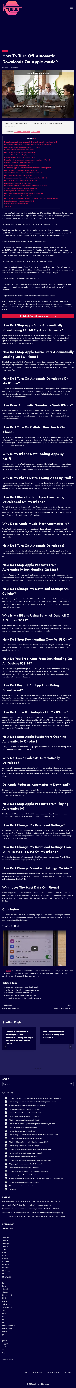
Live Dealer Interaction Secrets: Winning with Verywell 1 (53, 1034)
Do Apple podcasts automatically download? (18, 191)
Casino (5, 1256)
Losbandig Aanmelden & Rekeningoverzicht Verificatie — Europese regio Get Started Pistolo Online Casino (19, 1037)
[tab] (34, 1068)
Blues (4, 1253)
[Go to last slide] (5, 1046)
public (4, 1341)
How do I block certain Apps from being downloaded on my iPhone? (26, 160)
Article (4, 1250)
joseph (6, 67)
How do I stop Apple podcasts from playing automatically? (23, 193)
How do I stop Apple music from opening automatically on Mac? (25, 185)
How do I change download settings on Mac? (18, 201)
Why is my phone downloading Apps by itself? (19, 157)
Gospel (5, 1289)
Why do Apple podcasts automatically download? (20, 188)
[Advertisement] (38, 30)
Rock (4, 1347)
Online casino (7, 1328)
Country (5, 1262)
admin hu (5, 1246)
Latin (4, 1316)
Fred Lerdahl (35, 132)
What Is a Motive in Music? (64, 1007)
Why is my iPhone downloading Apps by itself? (19, 155)
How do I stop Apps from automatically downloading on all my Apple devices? (30, 142)
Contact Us (37, 1372)
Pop (3, 1338)
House (4, 1301)
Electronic (6, 1271)
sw (3, 1356)
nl (3, 1319)
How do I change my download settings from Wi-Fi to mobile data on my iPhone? (31, 198)
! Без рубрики (7, 1228)
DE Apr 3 (5, 1265)
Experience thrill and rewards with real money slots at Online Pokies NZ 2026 (30, 1209)
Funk (4, 1286)
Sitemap (67, 1372)
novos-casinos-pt (8, 1325)
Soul (4, 1353)
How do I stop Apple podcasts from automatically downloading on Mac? (28, 168)
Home (25, 1372)
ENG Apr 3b (6, 1277)
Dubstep (5, 1268)
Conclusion (7, 206)
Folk (3, 1283)
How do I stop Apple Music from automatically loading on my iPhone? (27, 144)
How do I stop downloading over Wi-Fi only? (18, 175)
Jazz (4, 1310)
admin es (5, 1237)
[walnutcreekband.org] (12, 7)
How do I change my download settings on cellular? (20, 170)
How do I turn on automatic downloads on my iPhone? (21, 147)
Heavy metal (7, 1295)
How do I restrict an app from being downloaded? (20, 180)
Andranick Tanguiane (22, 132)
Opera (4, 1332)
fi (2, 1280)
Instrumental (7, 1307)
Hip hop (5, 1298)
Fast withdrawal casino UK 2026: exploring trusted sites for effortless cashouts (31, 1201)
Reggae (5, 1344)
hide (34, 138)
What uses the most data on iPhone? (15, 203)
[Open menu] (71, 8)
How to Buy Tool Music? (11, 1007)
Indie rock (6, 1304)
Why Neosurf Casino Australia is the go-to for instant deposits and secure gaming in (33, 1213)
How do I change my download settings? (17, 196)
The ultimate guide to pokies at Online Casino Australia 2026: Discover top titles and (33, 1216)
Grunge (5, 1292)
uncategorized (7, 1359)
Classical (5, 1259)
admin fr (5, 1240)
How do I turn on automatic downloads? (17, 165)
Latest (5, 51)
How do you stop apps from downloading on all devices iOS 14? (25, 178)
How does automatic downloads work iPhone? (19, 150)
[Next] (70, 1046)
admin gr (5, 1243)
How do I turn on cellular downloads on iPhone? (19, 152)
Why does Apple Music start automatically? (18, 162)
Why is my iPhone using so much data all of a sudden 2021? (23, 173)
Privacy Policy (53, 1372)
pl (3, 1335)
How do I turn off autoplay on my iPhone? (17, 183)
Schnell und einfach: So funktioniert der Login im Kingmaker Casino (26, 1205)
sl (3, 1350)
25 (3, 1231)
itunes (8, 971)
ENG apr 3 (6, 1274)
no (3, 1322)
